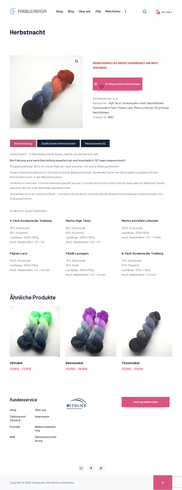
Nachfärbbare (155, 103)
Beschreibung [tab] (23, 143)
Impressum (42, 416)
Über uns (40, 409)
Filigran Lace (125, 107)
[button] (77, 61)
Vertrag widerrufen (145, 401)
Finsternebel (130, 363)
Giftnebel (16, 363)
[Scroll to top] (162, 482)
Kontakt (15, 426)
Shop (13, 409)
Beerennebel (74, 363)
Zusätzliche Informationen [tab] (58, 143)
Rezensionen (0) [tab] (95, 143)
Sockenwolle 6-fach (104, 107)
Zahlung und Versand (17, 418)
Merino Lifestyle (143, 107)
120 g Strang (161, 107)
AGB (12, 436)
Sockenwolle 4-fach (134, 103)
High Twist (114, 103)
